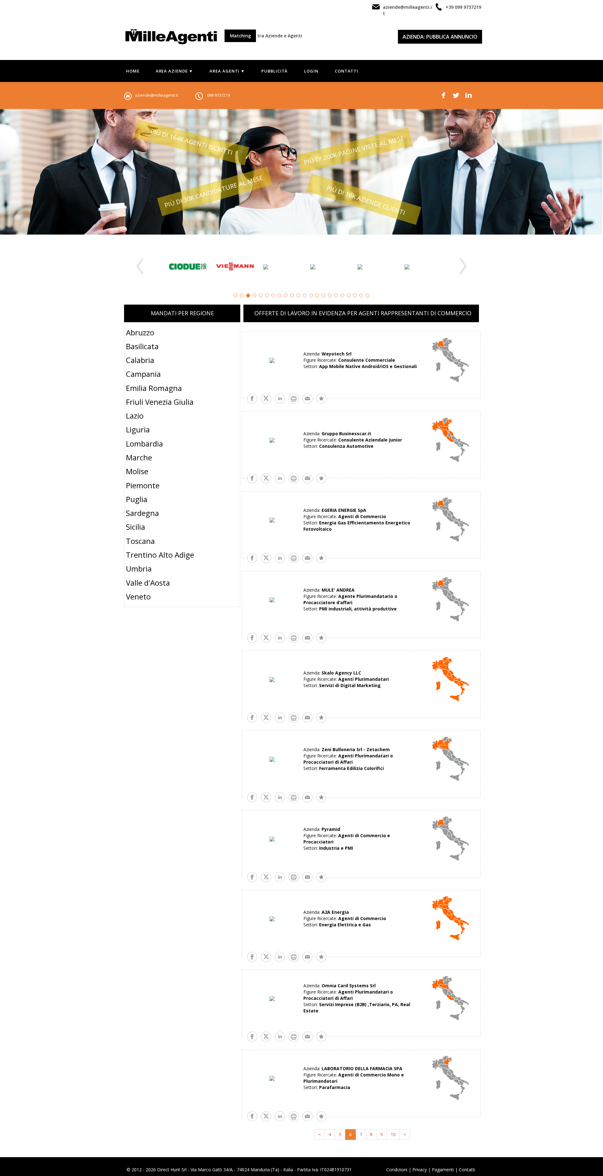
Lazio (135, 415)
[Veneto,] (450, 1077)
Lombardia (144, 443)
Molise (137, 471)
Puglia (136, 499)
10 (393, 1134)
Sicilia (135, 527)
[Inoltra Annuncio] (307, 398)
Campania (143, 374)
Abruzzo (140, 332)
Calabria (140, 360)
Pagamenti (443, 1170)
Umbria (139, 568)
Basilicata (142, 346)
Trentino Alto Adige (160, 555)
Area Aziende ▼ (174, 71)
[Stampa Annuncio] (294, 398)
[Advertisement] (182, 663)
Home (132, 71)
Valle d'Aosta (148, 582)
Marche (139, 457)
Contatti (346, 71)
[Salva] (321, 398)
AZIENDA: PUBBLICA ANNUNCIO (440, 36)
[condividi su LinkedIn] (280, 398)
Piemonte (143, 485)
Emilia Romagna (154, 388)
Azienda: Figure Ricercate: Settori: (360, 360)
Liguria (138, 429)
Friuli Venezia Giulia (159, 402)
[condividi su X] (266, 398)
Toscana (140, 541)
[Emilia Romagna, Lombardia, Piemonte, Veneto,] (450, 758)
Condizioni (396, 1170)
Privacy (419, 1170)
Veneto (138, 596)
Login (311, 71)
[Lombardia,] (450, 360)
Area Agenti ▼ (227, 71)
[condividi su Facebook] (252, 398)
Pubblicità (274, 71)
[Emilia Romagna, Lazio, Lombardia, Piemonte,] (450, 998)
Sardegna (142, 513)
